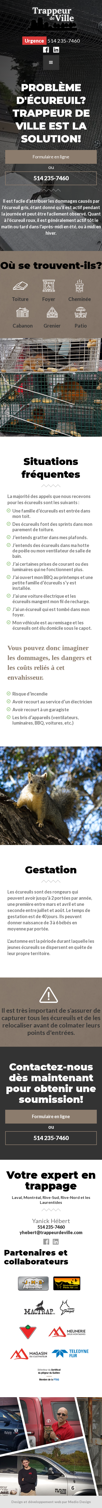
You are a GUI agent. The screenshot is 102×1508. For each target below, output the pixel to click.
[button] (51, 62)
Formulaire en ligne (50, 156)
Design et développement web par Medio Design (51, 1502)
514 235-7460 (51, 178)
